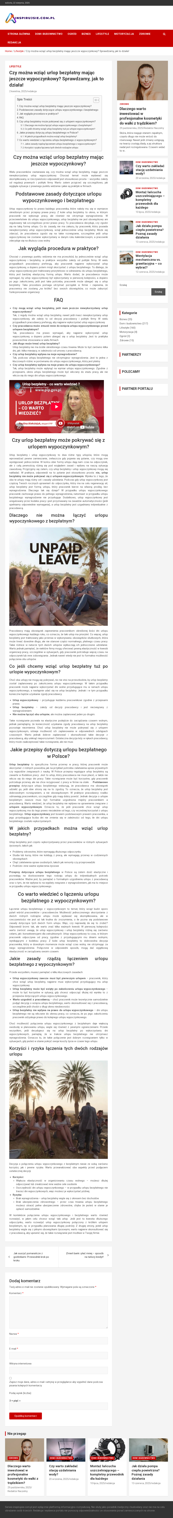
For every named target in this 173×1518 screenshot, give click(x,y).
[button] (94, 100)
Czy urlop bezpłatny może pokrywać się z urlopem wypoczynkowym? (57, 121)
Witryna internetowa (20, 1363)
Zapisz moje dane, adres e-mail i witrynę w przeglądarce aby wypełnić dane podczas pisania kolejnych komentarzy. (56, 1383)
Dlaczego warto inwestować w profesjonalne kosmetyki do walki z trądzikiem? (23, 1474)
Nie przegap (16, 1434)
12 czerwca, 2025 (145, 272)
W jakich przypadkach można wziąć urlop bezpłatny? (51, 136)
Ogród (72, 33)
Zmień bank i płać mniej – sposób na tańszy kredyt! (85, 1255)
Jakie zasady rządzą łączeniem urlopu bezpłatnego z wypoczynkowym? (60, 143)
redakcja (32, 91)
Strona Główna (19, 33)
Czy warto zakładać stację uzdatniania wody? (150, 170)
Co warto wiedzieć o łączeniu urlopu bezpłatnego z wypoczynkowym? (58, 140)
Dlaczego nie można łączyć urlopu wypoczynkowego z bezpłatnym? (58, 125)
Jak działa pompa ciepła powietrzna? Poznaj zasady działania (150, 231)
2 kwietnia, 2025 (18, 91)
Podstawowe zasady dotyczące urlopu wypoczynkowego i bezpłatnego (58, 110)
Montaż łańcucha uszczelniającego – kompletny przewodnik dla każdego (150, 199)
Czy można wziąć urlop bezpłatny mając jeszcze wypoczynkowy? (55, 106)
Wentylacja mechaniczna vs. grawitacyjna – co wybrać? (149, 261)
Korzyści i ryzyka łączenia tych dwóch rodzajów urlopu (51, 147)
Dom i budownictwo (49, 33)
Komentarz (16, 1293)
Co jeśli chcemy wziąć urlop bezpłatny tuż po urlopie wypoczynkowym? (60, 128)
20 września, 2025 (145, 178)
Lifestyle (102, 33)
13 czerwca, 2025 (145, 241)
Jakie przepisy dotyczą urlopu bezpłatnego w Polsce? (48, 132)
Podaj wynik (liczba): (20, 1393)
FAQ (21, 117)
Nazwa (14, 1333)
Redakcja (14, 42)
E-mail (13, 1348)
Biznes (86, 33)
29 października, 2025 (131, 128)
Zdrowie (145, 33)
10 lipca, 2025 (143, 212)
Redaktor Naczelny (154, 128)
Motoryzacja (124, 33)
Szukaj (123, 285)
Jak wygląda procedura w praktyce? (39, 113)
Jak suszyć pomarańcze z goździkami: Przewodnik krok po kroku (31, 1257)
